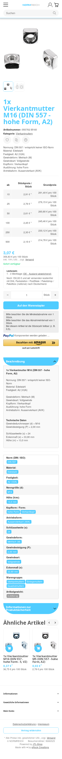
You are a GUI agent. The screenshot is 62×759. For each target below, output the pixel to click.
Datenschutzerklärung (24, 724)
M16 (10, 491)
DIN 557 (12, 461)
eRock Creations (40, 747)
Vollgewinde (14, 561)
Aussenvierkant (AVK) (19, 521)
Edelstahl (12, 471)
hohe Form (13, 511)
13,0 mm (12, 501)
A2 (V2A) (12, 481)
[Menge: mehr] (55, 295)
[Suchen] (54, 13)
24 (9, 531)
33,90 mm (13, 571)
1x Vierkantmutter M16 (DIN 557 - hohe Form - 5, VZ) (15, 659)
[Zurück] (49, 622)
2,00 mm (12, 551)
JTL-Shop (37, 744)
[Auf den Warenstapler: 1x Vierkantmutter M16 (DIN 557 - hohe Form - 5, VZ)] (9, 648)
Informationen (10, 694)
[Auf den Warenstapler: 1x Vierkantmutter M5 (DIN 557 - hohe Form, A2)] (38, 648)
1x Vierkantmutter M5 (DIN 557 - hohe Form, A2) (45, 659)
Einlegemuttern (34, 581)
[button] (8, 86)
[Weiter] (55, 622)
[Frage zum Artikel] (26, 140)
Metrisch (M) (14, 541)
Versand (29, 259)
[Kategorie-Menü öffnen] (5, 4)
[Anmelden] (50, 4)
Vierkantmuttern (24, 133)
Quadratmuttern (16, 585)
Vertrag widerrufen (31, 730)
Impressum (43, 724)
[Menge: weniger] (7, 295)
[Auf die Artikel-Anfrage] (7, 140)
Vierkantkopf (28, 511)
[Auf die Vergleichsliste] (17, 140)
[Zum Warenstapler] (56, 4)
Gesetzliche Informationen (16, 702)
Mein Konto (8, 711)
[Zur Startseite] (31, 5)
